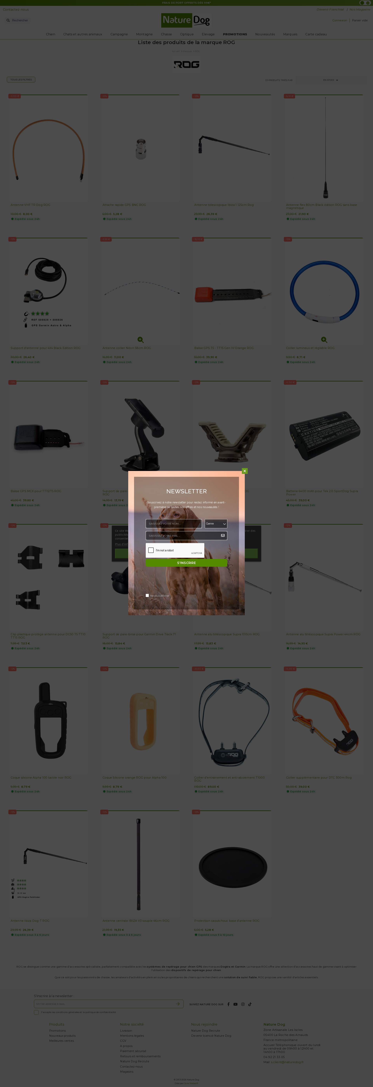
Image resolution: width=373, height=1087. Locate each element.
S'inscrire (186, 563)
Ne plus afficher (159, 595)
